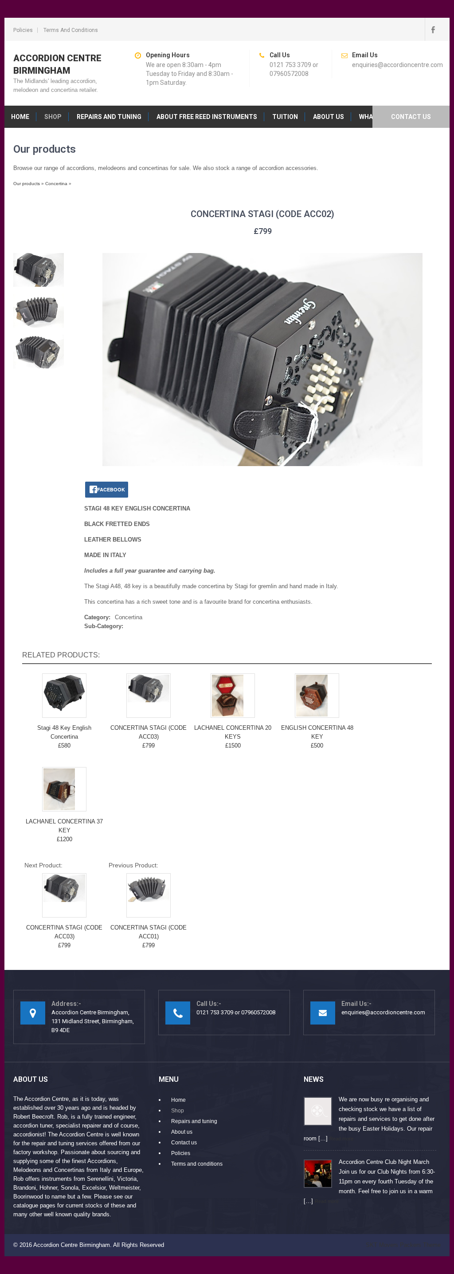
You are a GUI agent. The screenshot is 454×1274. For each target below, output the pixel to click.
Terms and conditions (70, 30)
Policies (23, 30)
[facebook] (433, 29)
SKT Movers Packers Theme (403, 1245)
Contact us (411, 116)
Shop (53, 116)
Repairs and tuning (109, 116)
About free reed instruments (207, 116)
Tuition (285, 116)
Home (20, 116)
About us (328, 116)
